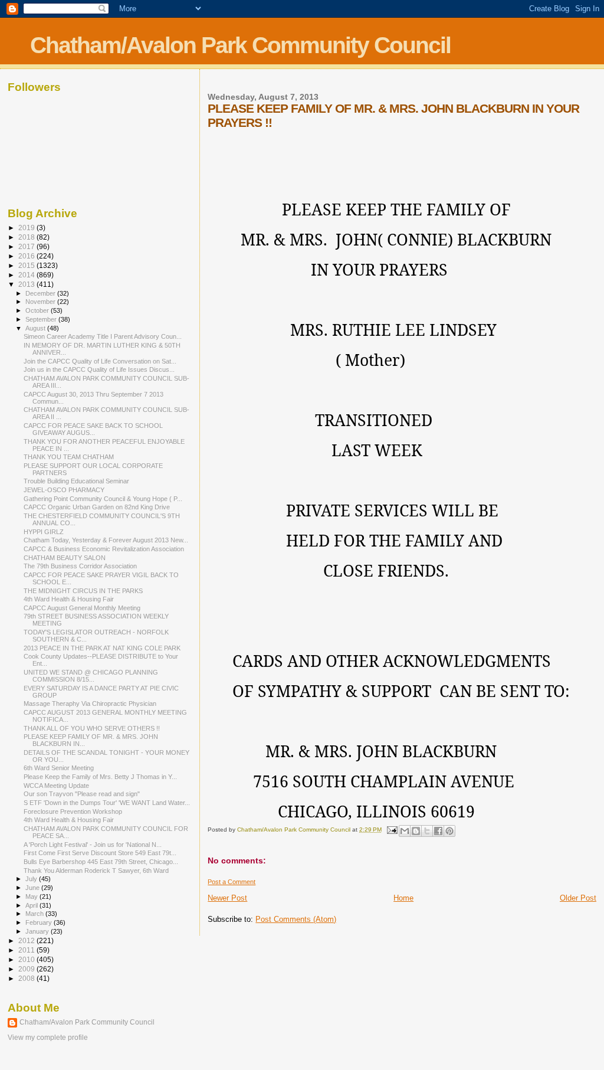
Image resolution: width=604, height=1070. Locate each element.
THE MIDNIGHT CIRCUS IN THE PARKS (83, 590)
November (41, 301)
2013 (27, 284)
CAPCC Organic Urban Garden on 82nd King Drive (97, 507)
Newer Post (227, 898)
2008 (27, 978)
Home (403, 898)
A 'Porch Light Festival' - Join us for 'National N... (93, 844)
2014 (27, 275)
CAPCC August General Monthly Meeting (82, 607)
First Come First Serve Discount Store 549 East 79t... (100, 852)
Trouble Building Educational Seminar (76, 481)
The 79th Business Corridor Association (80, 566)
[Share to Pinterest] (449, 831)
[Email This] (405, 831)
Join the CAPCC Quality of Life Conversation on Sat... (100, 361)
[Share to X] (427, 831)
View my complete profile (48, 1037)
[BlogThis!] (416, 831)
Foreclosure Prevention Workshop (73, 811)
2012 (27, 940)
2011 (27, 950)
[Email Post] (391, 829)
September (41, 319)
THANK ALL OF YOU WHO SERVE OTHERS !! (92, 728)
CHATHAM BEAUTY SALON (65, 557)
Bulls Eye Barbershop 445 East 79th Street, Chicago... (101, 861)
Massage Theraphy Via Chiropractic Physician (90, 703)
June (33, 887)
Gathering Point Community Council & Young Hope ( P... (103, 498)
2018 (27, 237)
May (32, 896)
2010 (27, 959)
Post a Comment (231, 881)
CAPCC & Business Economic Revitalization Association (104, 548)
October (38, 310)
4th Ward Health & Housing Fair (69, 599)
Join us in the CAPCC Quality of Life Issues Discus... (99, 369)
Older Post (578, 898)
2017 (27, 246)
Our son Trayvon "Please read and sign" (82, 793)
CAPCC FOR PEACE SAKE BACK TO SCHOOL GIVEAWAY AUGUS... (93, 429)
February (39, 922)
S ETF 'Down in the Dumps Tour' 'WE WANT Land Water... (107, 802)
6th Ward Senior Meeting (59, 767)
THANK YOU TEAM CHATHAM (69, 456)
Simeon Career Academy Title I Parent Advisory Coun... (103, 336)
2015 (27, 265)
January (38, 931)
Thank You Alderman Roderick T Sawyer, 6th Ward (96, 870)
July (32, 878)
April (32, 905)
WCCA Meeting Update (56, 785)
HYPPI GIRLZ (44, 531)
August (36, 328)
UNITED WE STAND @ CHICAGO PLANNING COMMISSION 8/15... (91, 676)
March (35, 913)
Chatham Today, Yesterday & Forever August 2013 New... (106, 540)
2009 (27, 969)
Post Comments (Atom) (295, 919)
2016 (27, 256)
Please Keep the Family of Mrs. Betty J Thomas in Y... (100, 776)
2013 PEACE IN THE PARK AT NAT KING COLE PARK (102, 648)
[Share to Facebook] (438, 831)
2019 (27, 227)
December (41, 293)
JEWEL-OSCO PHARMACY (64, 489)
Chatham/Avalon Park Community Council (240, 45)
